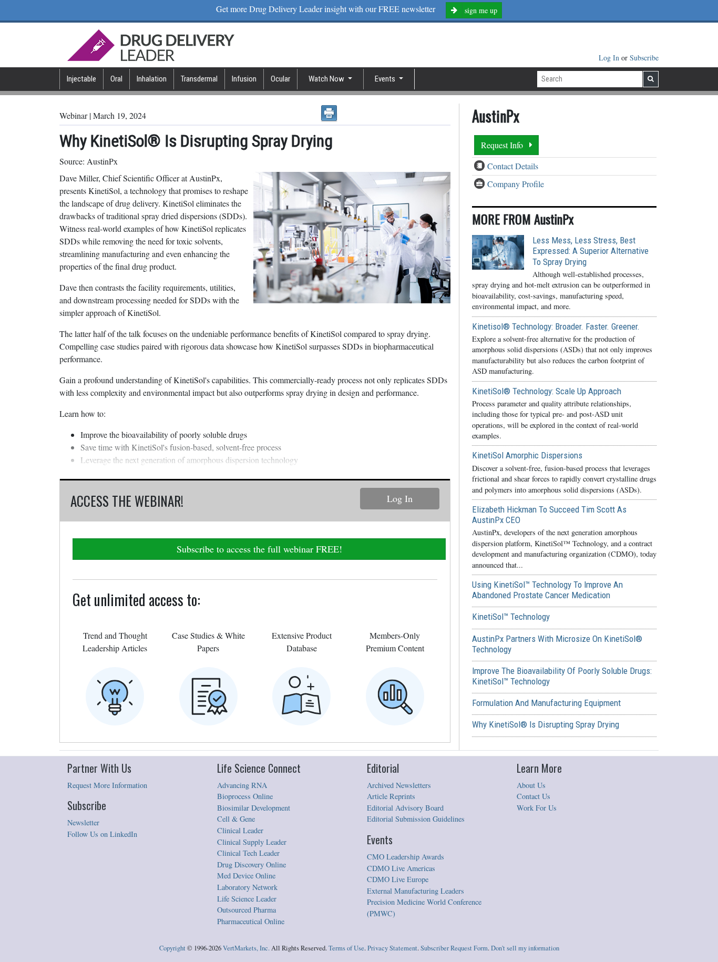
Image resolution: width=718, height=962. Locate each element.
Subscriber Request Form (454, 948)
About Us (531, 785)
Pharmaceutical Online (250, 921)
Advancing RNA (242, 785)
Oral (116, 79)
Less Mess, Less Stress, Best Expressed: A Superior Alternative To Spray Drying (590, 251)
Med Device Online (246, 876)
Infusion (244, 79)
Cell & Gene (236, 819)
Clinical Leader (240, 830)
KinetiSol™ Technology (511, 616)
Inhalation (152, 79)
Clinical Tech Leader (248, 853)
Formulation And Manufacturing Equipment (546, 703)
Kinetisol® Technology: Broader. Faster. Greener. (556, 326)
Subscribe (644, 58)
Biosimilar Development (253, 808)
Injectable (81, 79)
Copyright (172, 948)
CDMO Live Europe (397, 879)
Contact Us (533, 796)
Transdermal (199, 79)
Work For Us (537, 808)
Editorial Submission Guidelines (416, 819)
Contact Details (512, 165)
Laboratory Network (247, 887)
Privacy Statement (392, 948)
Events (386, 79)
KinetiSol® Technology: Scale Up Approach (546, 391)
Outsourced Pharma (246, 910)
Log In (610, 58)
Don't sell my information (525, 948)
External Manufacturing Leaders (415, 891)
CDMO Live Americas (401, 868)
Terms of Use (346, 948)
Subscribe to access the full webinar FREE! (259, 549)
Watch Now (327, 79)
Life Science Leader (246, 899)
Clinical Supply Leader (251, 842)
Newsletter (83, 822)
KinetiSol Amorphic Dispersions (527, 455)
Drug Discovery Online (251, 864)
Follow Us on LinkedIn (102, 834)
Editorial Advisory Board (405, 808)
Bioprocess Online (245, 796)
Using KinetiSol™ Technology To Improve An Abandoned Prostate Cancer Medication (547, 589)
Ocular (280, 79)
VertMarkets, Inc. (246, 948)
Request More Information (107, 785)
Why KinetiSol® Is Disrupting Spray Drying (545, 724)
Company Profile (515, 183)
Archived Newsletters (399, 785)
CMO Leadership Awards (405, 857)
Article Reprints (391, 796)
